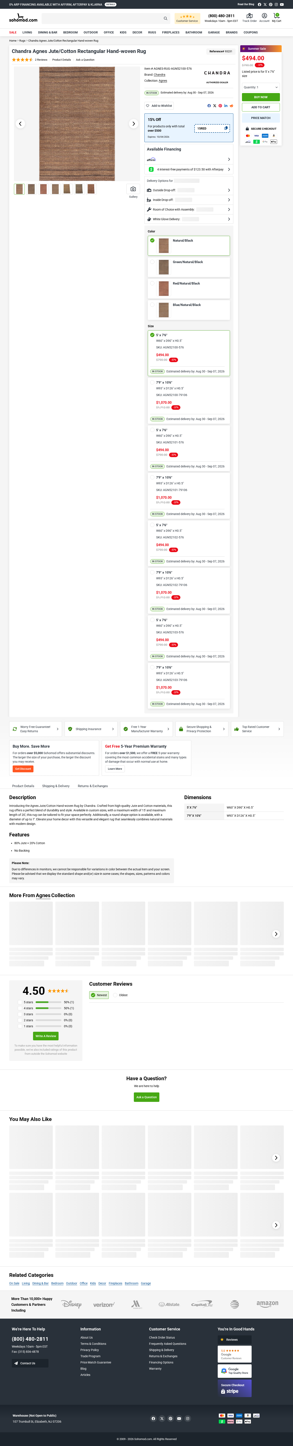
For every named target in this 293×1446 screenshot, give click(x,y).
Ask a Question (85, 59)
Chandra (159, 74)
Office (109, 32)
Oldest (123, 995)
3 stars (28, 1014)
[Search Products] (165, 19)
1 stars (28, 1026)
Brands (232, 32)
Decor (137, 32)
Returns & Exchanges (163, 1356)
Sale (13, 32)
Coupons (251, 32)
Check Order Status (162, 1337)
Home (13, 40)
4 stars (28, 1008)
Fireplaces (171, 32)
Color (151, 231)
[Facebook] (259, 4)
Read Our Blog (246, 4)
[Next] (276, 934)
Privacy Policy (89, 1350)
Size (151, 326)
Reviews (232, 1339)
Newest (102, 995)
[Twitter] (265, 4)
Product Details (61, 59)
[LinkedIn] (226, 105)
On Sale (14, 1283)
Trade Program (90, 1356)
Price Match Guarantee (95, 1362)
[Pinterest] (271, 4)
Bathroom (194, 32)
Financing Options (161, 1362)
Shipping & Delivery (161, 1350)
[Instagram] (276, 4)
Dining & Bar (47, 32)
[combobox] (261, 87)
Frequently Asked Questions (167, 1343)
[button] (106, 18)
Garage (214, 32)
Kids (123, 32)
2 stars (28, 1020)
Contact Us (27, 1363)
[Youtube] (282, 4)
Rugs (152, 32)
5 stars (28, 1002)
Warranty (155, 1368)
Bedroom (70, 32)
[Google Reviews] (235, 1354)
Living (27, 32)
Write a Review (46, 1036)
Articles (85, 1375)
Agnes (163, 80)
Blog (83, 1368)
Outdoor (91, 32)
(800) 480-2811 (30, 1339)
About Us (86, 1337)
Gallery (133, 196)
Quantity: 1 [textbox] (251, 87)
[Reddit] (231, 105)
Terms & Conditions (93, 1343)
